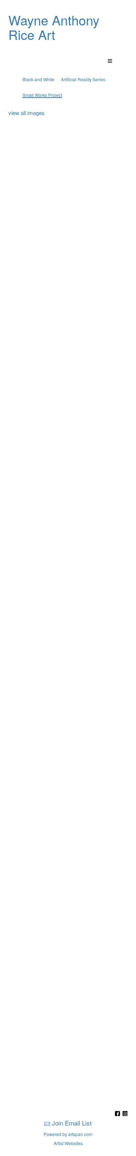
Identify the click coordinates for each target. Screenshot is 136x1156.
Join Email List (72, 1122)
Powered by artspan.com (68, 1134)
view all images (26, 112)
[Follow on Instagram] (125, 1114)
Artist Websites (68, 1143)
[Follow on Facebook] (118, 1114)
